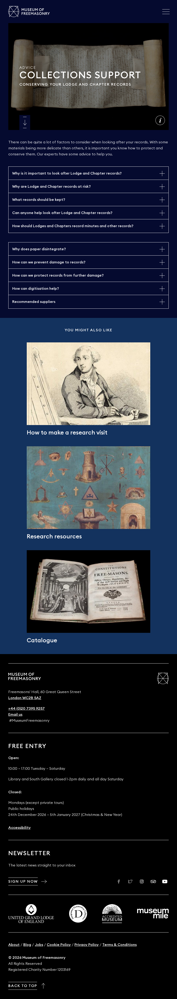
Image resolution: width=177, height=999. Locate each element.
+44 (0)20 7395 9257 (26, 708)
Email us (15, 714)
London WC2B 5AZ (24, 698)
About (14, 945)
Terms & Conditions (119, 945)
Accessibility (19, 828)
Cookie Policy (59, 945)
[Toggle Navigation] (166, 11)
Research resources (54, 537)
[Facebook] (119, 881)
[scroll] (24, 122)
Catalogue (42, 640)
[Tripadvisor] (153, 881)
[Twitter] (130, 881)
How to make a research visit (67, 433)
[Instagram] (142, 881)
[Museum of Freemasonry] (29, 11)
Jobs (39, 945)
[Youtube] (165, 881)
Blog (27, 945)
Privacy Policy (86, 945)
